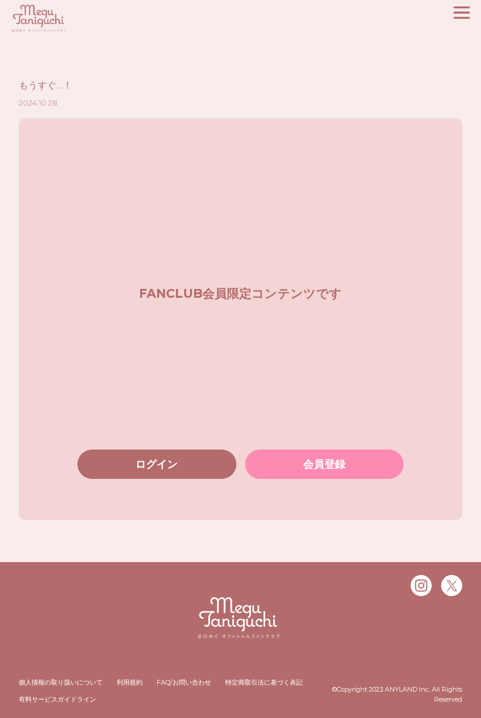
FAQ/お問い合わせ (184, 682)
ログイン (157, 464)
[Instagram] (421, 585)
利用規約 (130, 682)
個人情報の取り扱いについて (61, 682)
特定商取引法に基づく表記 (264, 682)
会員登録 (324, 464)
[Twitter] (451, 585)
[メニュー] (461, 12)
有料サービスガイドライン (57, 699)
